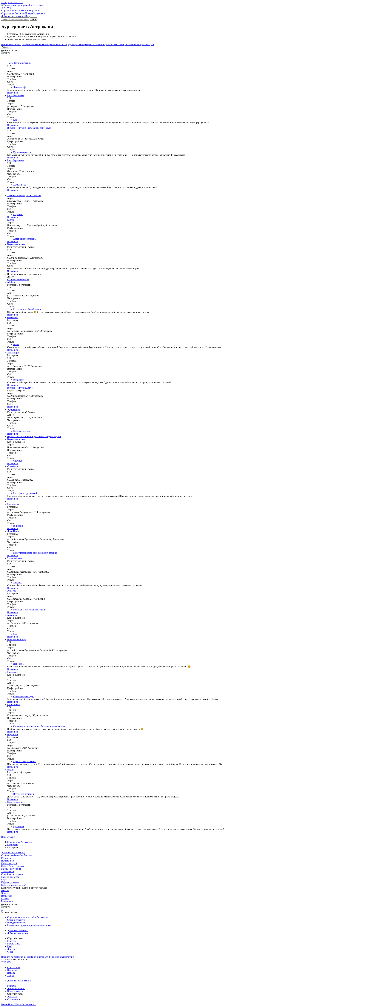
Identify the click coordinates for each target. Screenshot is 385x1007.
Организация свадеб (23, 696)
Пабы (16, 344)
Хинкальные (7, 871)
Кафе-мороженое (22, 431)
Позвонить (12, 92)
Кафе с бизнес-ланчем (12, 866)
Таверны (17, 582)
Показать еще (8, 837)
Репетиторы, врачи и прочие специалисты (29, 925)
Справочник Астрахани (19, 842)
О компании (13, 999)
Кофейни (18, 214)
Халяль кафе (19, 184)
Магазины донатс (10, 877)
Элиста (5, 893)
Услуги (37, 13)
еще (43, 13)
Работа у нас (13, 943)
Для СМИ (12, 949)
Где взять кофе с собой (24, 761)
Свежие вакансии (16, 920)
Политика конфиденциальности (32, 957)
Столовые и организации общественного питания (39, 726)
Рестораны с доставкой (25, 493)
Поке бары (18, 663)
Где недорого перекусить (81, 44)
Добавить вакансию (17, 933)
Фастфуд (17, 461)
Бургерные (18, 826)
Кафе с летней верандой (13, 885)
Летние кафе (19, 87)
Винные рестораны (11, 44)
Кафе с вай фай (146, 44)
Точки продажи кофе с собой (109, 44)
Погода (29, 13)
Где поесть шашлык (57, 44)
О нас (10, 951)
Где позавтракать (22, 152)
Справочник (7, 13)
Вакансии (20, 13)
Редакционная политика (61, 957)
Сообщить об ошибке (12, 855)
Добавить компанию (17, 930)
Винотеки (18, 525)
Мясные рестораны (11, 869)
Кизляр (5, 898)
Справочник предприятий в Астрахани (27, 917)
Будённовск (7, 901)
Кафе (15, 119)
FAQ (9, 946)
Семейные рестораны (12, 874)
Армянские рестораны (24, 239)
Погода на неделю (16, 922)
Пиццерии (18, 379)
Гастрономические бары (34, 44)
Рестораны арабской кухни (27, 309)
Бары (15, 634)
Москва (5, 890)
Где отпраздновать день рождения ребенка (35, 553)
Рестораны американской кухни (29, 609)
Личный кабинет (16, 988)
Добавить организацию (13, 16)
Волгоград (6, 896)
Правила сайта (8, 957)
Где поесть (12, 844)
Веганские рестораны (24, 794)
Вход (27, 16)
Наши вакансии (15, 991)
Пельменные (131, 44)
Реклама (28, 855)
